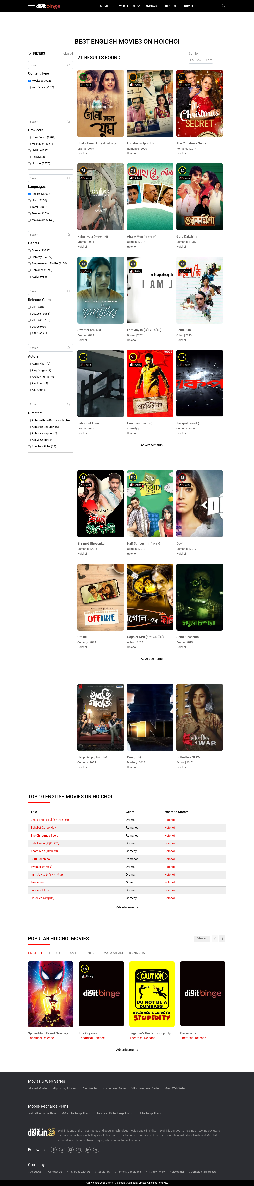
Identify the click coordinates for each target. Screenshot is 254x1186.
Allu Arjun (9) (40, 390)
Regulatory (103, 1171)
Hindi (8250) (39, 200)
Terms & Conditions (128, 1171)
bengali (90, 953)
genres (170, 6)
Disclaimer (177, 1171)
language (151, 6)
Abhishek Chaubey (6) (45, 426)
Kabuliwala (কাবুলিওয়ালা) (45, 843)
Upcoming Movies (65, 1088)
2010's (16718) (41, 320)
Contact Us (55, 1171)
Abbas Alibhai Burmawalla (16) (51, 420)
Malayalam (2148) (43, 220)
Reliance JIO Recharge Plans (114, 1113)
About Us (35, 1171)
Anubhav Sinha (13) (44, 446)
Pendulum (37, 882)
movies (105, 6)
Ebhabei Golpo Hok (43, 827)
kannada (137, 953)
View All (202, 938)
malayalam (113, 953)
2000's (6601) (40, 326)
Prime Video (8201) (43, 137)
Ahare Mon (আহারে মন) (44, 851)
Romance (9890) (42, 270)
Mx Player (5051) (42, 144)
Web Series (127, 6)
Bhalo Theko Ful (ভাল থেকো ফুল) (50, 820)
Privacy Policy (156, 1171)
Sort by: (194, 53)
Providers (189, 6)
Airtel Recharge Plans (43, 1113)
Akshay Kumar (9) (43, 376)
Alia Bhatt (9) (40, 383)
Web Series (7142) (43, 87)
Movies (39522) (41, 80)
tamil (72, 953)
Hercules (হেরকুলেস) (42, 898)
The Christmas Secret (45, 835)
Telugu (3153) (40, 213)
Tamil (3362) (39, 207)
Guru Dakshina (40, 859)
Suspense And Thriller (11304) (50, 263)
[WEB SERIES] (138, 6)
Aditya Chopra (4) (43, 440)
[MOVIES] (114, 6)
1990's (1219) (40, 333)
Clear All (68, 53)
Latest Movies (38, 1088)
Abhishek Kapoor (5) (44, 433)
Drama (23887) (41, 250)
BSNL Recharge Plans (76, 1113)
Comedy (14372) (42, 257)
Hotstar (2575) (41, 163)
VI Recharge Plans (149, 1113)
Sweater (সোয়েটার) (41, 867)
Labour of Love (40, 890)
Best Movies (90, 1088)
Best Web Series (175, 1088)
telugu (55, 953)
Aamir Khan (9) (41, 363)
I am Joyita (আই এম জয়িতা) (47, 874)
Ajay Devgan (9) (41, 370)
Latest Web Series (115, 1088)
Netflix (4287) (40, 150)
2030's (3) (38, 307)
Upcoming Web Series (145, 1088)
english (35, 953)
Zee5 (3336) (39, 157)
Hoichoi (169, 820)
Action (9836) (40, 276)
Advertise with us (79, 1171)
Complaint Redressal (203, 1171)
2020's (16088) (41, 313)
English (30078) (41, 194)
